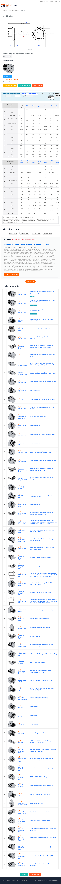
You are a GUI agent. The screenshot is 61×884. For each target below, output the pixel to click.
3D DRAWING (7, 76)
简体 (47, 1)
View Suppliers (33, 296)
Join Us (31, 281)
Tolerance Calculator (10, 85)
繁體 (51, 1)
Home (5, 10)
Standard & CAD (14, 10)
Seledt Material (57, 95)
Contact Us (25, 880)
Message (24, 874)
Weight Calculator (24, 85)
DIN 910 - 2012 (36, 233)
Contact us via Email (11, 274)
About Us (3, 880)
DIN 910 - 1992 (13, 233)
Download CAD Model (11, 79)
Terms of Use (14, 880)
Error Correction (37, 85)
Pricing (42, 1)
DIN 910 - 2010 (24, 233)
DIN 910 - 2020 (48, 233)
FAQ (20, 880)
